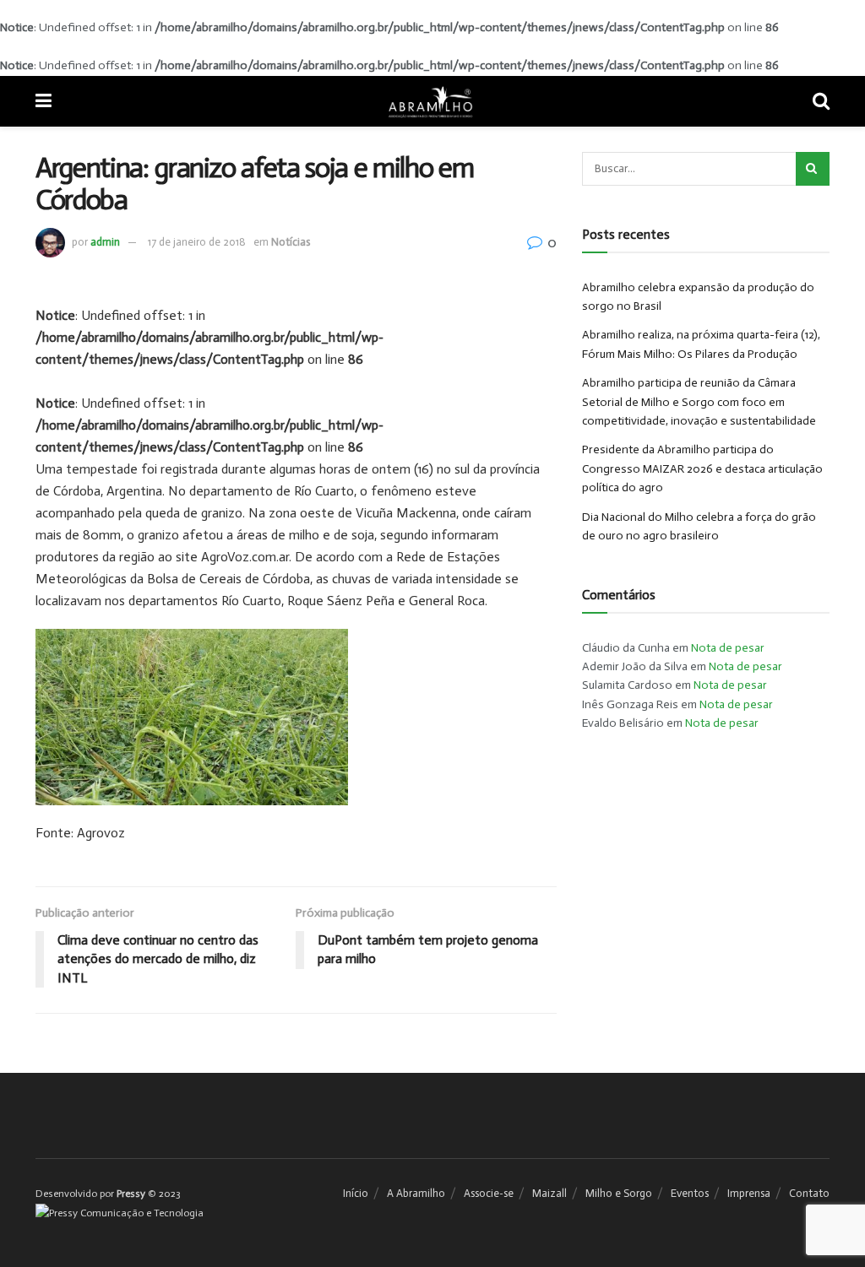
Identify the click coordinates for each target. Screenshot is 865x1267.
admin (105, 242)
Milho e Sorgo (618, 1193)
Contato (809, 1193)
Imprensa (748, 1193)
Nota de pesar (727, 648)
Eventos (690, 1193)
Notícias (290, 242)
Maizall (549, 1193)
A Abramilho (416, 1193)
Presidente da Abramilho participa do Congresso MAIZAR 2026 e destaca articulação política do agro (702, 468)
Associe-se (489, 1193)
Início (355, 1193)
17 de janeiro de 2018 (197, 242)
